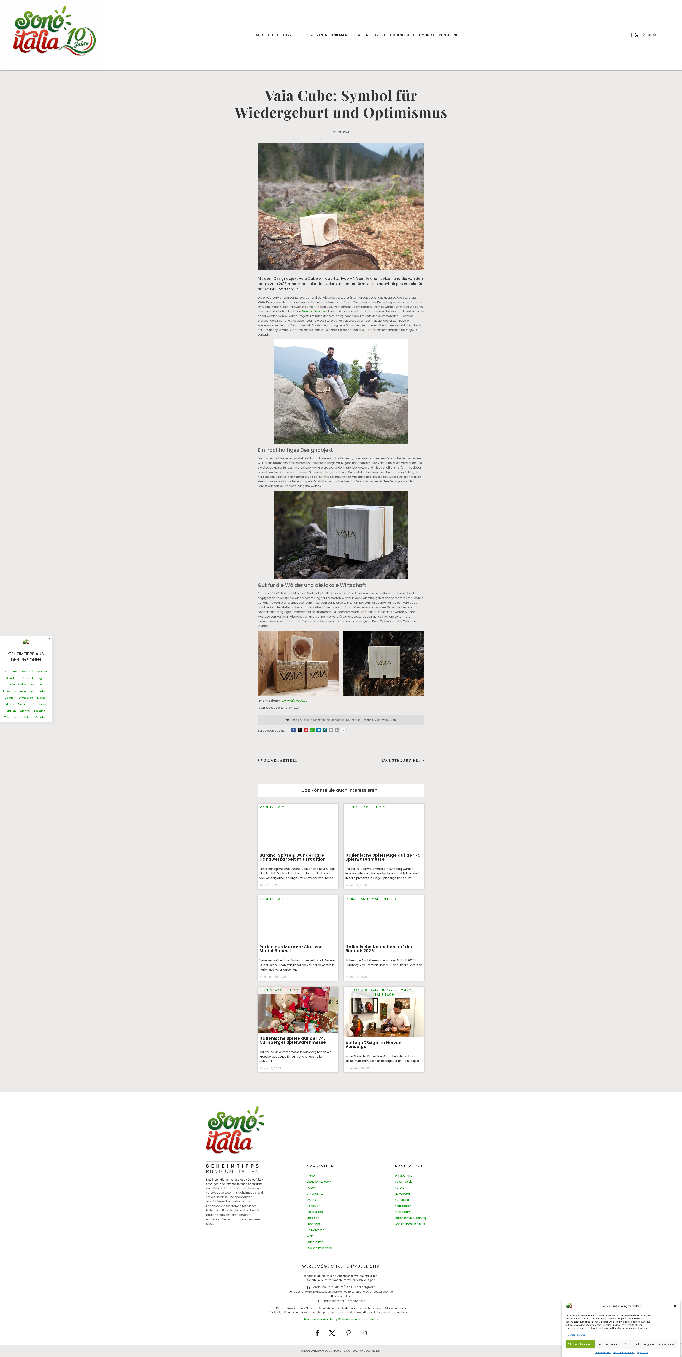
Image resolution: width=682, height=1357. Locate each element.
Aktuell (263, 35)
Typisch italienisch (392, 35)
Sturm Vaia (353, 720)
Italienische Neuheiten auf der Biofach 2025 (379, 949)
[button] (675, 1306)
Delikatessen (357, 898)
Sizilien (11, 711)
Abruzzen (11, 671)
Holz (306, 720)
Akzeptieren (580, 1344)
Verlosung (449, 35)
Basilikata (13, 678)
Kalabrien (9, 691)
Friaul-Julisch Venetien (26, 684)
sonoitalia (337, 720)
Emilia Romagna (34, 678)
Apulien (42, 671)
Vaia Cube (389, 720)
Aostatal (27, 671)
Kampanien (28, 691)
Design (296, 720)
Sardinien (39, 704)
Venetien (320, 311)
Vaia (377, 720)
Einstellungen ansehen (650, 1344)
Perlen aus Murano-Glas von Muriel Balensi (291, 949)
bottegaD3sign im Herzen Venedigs (373, 1044)
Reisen (303, 35)
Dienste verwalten (576, 1335)
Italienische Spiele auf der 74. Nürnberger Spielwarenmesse (292, 1040)
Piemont (24, 704)
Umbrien (25, 717)
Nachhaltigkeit (320, 720)
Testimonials (425, 35)
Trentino (307, 311)
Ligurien (10, 697)
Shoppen (361, 35)
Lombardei (26, 697)
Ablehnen (609, 1344)
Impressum (642, 1352)
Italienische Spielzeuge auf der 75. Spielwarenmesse (383, 857)
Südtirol (25, 711)
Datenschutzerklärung (624, 1352)
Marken (42, 697)
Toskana (39, 711)
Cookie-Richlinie (603, 1352)
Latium (44, 691)
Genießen (338, 35)
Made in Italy (271, 807)
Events (321, 35)
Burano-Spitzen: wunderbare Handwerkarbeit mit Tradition (292, 857)
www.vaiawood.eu (294, 701)
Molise (10, 704)
